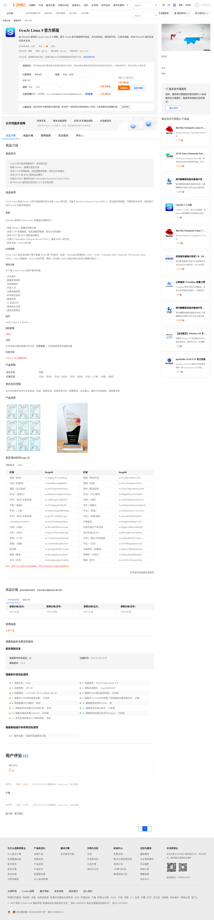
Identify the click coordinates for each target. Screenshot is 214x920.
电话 (163, 68)
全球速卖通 (43, 897)
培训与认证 (93, 869)
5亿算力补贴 (120, 869)
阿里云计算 (103, 897)
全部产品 (38, 854)
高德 (126, 897)
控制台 (188, 5)
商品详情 (11, 135)
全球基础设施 (14, 859)
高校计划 (118, 864)
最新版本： (14, 663)
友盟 (137, 897)
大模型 (32, 5)
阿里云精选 (60, 13)
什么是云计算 (14, 854)
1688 (76, 897)
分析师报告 (13, 879)
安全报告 (63, 135)
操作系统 (28, 21)
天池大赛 (91, 864)
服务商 (164, 57)
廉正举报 (44, 891)
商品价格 (28, 135)
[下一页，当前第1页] (149, 828)
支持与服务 (118, 5)
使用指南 (46, 135)
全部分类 (6, 21)
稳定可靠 (12, 869)
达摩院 (165, 897)
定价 (86, 5)
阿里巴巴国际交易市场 (61, 897)
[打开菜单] (5, 5)
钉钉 (149, 897)
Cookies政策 (28, 891)
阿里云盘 (185, 897)
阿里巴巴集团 (14, 897)
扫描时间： (85, 658)
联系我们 (73, 891)
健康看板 (144, 874)
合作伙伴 (105, 5)
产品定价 (38, 869)
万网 (120, 897)
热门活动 (73, 13)
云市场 (94, 5)
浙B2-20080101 (78, 903)
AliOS (113, 897)
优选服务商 (105, 121)
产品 (41, 5)
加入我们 (88, 891)
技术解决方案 (67, 854)
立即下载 (10, 630)
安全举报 (58, 891)
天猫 (33, 897)
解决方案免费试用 (123, 859)
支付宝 (156, 897)
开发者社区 (93, 859)
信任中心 (144, 879)
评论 (80, 135)
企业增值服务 (147, 859)
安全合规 (12, 874)
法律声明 (12, 891)
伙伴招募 (85, 13)
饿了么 (194, 897)
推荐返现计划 (120, 874)
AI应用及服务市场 (32, 13)
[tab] (13, 600)
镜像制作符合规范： (19, 658)
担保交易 (41, 121)
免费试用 (38, 859)
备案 (181, 5)
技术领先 (12, 864)
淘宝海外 (174, 897)
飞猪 (93, 897)
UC (131, 897)
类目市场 (48, 13)
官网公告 (144, 869)
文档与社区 (63, 5)
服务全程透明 (59, 121)
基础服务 (144, 854)
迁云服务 (144, 864)
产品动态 (38, 864)
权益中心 (76, 5)
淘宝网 (26, 897)
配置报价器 (39, 874)
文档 (89, 854)
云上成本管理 (41, 879)
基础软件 (17, 21)
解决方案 (50, 5)
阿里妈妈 (85, 897)
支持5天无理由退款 (83, 121)
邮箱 (163, 74)
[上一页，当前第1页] (140, 828)
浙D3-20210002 (120, 903)
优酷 (143, 897)
